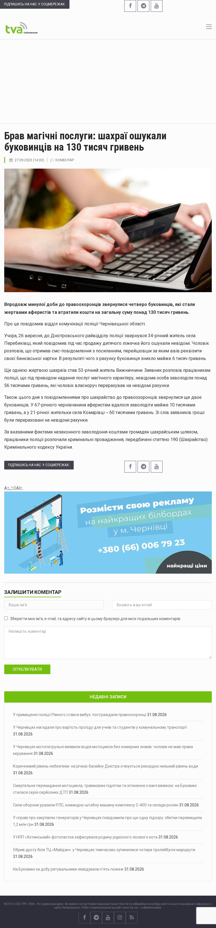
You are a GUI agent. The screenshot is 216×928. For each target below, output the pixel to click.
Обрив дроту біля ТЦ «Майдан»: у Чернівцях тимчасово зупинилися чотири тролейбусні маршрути (104, 850)
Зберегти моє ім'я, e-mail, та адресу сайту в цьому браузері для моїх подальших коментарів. (95, 618)
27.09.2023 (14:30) (29, 160)
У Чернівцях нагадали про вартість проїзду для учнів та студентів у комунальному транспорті (100, 727)
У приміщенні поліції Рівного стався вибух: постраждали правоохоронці (79, 714)
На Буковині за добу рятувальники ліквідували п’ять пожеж (68, 869)
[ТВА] (21, 27)
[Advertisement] (108, 81)
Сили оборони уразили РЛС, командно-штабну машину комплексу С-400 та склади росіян (95, 805)
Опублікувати (27, 669)
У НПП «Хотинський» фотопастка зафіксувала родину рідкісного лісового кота (85, 837)
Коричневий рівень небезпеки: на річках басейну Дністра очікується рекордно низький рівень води (105, 766)
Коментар (64, 160)
